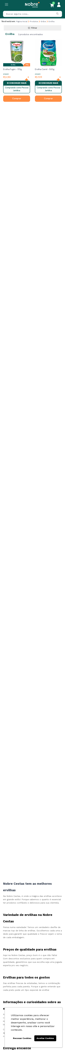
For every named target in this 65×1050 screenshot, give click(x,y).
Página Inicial (22, 21)
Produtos (34, 21)
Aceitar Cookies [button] (45, 1038)
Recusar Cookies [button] (22, 1038)
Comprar (16, 99)
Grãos (43, 21)
